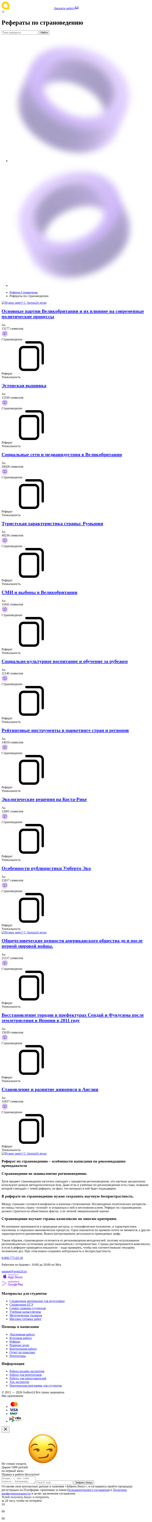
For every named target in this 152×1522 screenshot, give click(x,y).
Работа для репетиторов (26, 1374)
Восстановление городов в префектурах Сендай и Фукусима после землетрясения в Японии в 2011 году (73, 1017)
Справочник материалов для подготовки (37, 1301)
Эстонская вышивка (24, 385)
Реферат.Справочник (24, 292)
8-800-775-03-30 (12, 1258)
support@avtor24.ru (14, 1271)
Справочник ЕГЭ (21, 1304)
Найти (44, 32)
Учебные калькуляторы (25, 1311)
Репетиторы (18, 1356)
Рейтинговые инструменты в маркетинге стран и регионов (65, 730)
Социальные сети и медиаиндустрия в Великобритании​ (62, 454)
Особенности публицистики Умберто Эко (46, 868)
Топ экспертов (19, 1382)
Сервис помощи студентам (28, 1308)
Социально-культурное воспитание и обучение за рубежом (65, 661)
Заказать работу (64, 8)
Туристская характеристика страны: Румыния (52, 523)
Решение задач (19, 1345)
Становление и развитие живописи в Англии (50, 1089)
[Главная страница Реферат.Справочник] (28, 8)
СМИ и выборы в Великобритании (39, 592)
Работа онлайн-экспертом (27, 1371)
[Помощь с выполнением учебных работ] (24, 302)
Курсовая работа (21, 1338)
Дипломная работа (22, 1334)
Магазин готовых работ (26, 1319)
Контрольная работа (23, 1348)
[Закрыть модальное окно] (6, 1429)
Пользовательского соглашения (88, 1490)
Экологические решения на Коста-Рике (44, 799)
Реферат (15, 1341)
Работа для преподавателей (28, 1378)
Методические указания (26, 1315)
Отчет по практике (22, 1352)
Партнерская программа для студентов (36, 1385)
